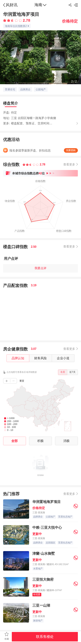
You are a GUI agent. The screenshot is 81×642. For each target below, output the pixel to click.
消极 (66, 440)
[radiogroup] (12, 20)
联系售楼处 (45, 637)
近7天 (72, 372)
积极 (40, 440)
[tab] (10, 103)
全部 (14, 440)
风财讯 (11, 5)
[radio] (5, 20)
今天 (62, 372)
